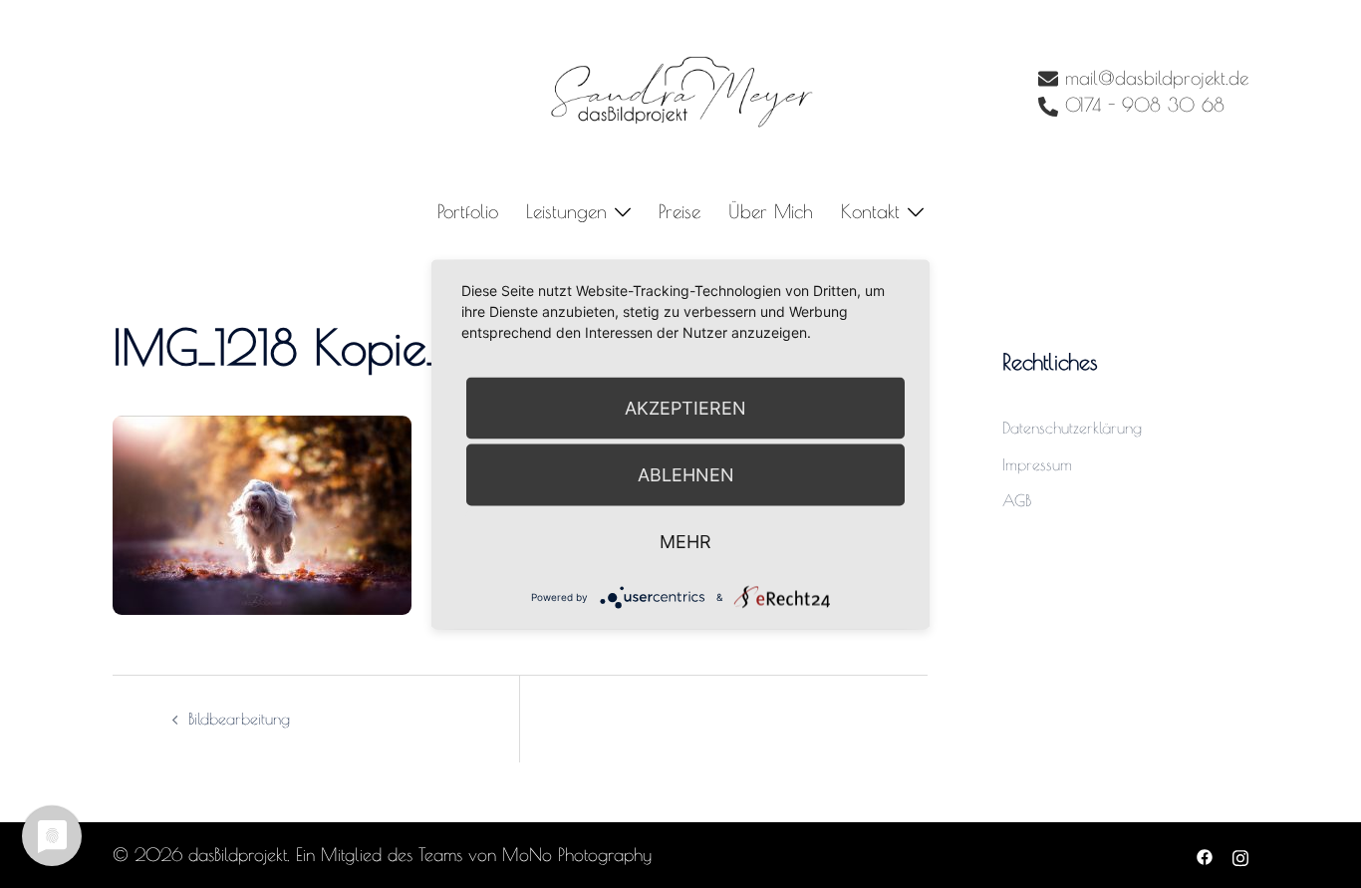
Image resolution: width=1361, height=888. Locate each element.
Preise (679, 211)
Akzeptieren (685, 407)
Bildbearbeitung (239, 719)
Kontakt (870, 211)
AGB (1016, 500)
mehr (685, 540)
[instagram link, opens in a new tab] (1240, 854)
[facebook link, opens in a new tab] (1205, 854)
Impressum (1037, 464)
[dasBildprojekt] (680, 91)
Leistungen (566, 211)
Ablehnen (686, 473)
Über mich (770, 211)
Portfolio (467, 211)
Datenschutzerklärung (1072, 428)
